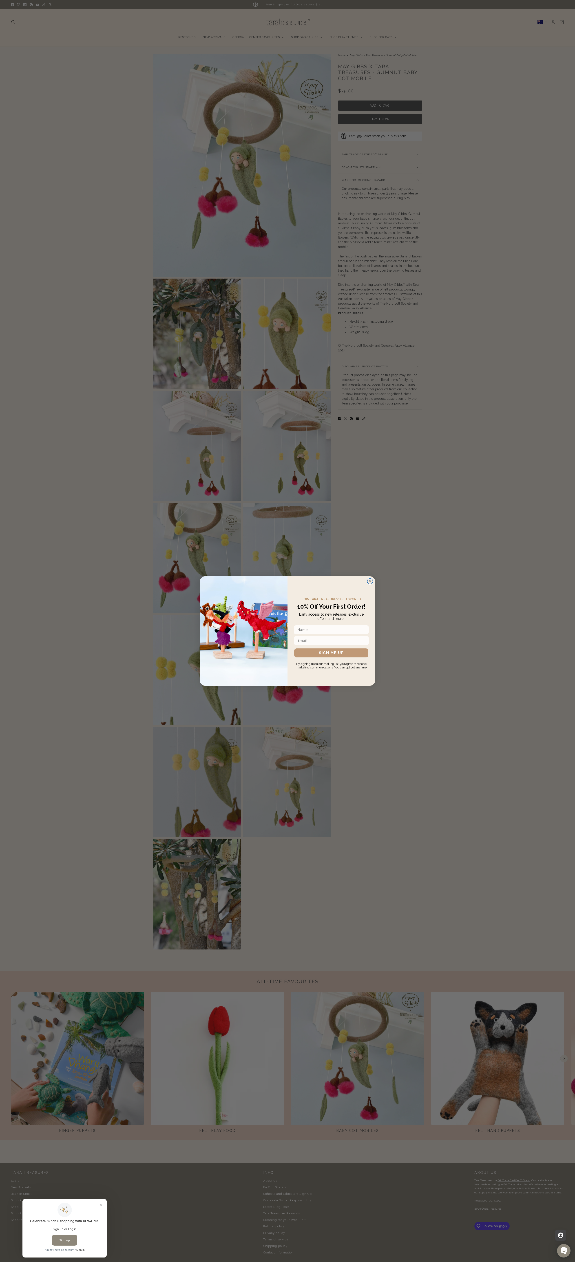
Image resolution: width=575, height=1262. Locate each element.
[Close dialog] (370, 581)
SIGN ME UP (331, 653)
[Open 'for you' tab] (560, 1235)
